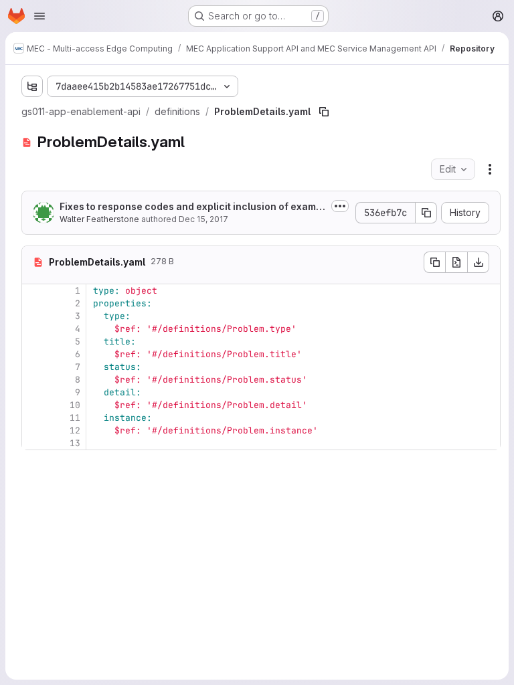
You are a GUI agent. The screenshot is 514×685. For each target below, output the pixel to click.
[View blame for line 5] (33, 341)
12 (75, 430)
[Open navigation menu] (39, 16)
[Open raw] (456, 262)
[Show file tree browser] (32, 86)
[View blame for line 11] (33, 417)
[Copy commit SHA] (426, 212)
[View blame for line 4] (33, 328)
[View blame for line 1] (33, 290)
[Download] (478, 262)
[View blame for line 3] (33, 316)
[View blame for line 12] (33, 430)
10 (75, 405)
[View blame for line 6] (33, 354)
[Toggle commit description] (340, 206)
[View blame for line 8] (33, 379)
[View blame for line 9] (33, 392)
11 (75, 417)
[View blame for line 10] (33, 405)
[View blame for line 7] (33, 367)
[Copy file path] (324, 111)
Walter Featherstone (99, 219)
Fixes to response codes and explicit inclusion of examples (192, 207)
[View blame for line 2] (33, 303)
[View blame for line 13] (33, 443)
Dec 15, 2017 (203, 219)
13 (75, 443)
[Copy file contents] (434, 262)
